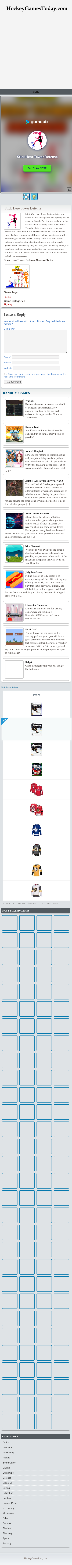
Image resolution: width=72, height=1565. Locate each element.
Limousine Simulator (36, 605)
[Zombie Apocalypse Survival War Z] (14, 488)
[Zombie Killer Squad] (27, 1267)
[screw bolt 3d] (9, 940)
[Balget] (14, 669)
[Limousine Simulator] (14, 612)
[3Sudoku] (61, 1404)
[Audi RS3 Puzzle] (9, 1198)
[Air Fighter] (27, 1249)
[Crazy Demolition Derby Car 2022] (61, 1077)
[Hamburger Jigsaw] (27, 1129)
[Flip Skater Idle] (9, 1077)
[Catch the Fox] (61, 940)
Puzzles (7, 1523)
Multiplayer (8, 1513)
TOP (4, 720)
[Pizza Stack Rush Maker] (9, 923)
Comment (9, 329)
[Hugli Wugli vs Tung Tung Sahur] (9, 1301)
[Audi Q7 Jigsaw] (27, 1421)
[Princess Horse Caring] (61, 1249)
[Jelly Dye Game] (14, 579)
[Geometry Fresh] (9, 1284)
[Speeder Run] (27, 1198)
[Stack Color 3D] (44, 1301)
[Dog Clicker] (9, 1129)
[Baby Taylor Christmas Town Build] (27, 1215)
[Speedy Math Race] (44, 1404)
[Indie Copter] (44, 1421)
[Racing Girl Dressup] (9, 1146)
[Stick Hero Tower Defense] (13, 220)
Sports (6, 1538)
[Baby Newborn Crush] (61, 1043)
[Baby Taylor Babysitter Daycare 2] (44, 1129)
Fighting (8, 304)
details (55, 903)
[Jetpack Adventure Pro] (61, 1284)
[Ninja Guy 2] (9, 1370)
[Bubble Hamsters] (44, 1198)
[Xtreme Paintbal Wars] (27, 923)
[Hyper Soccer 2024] (44, 974)
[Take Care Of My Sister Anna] (9, 1026)
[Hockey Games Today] (37, 8)
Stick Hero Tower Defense (23, 208)
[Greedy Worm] (9, 1353)
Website (8, 368)
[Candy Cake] (44, 1009)
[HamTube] (9, 991)
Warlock (29, 401)
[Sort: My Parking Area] (61, 1146)
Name (7, 357)
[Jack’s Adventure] (9, 1267)
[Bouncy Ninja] (61, 1181)
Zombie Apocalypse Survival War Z (44, 480)
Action (6, 1442)
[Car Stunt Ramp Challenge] (27, 1335)
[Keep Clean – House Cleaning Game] (61, 1267)
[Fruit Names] (61, 1163)
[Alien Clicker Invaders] (14, 521)
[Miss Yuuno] (44, 1215)
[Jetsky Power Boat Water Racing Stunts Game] (61, 991)
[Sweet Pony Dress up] (61, 1370)
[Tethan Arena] (44, 1318)
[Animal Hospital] (14, 458)
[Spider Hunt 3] (44, 1077)
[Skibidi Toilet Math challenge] (27, 1112)
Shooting (7, 1533)
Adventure (8, 1447)
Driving (6, 1488)
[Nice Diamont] (14, 553)
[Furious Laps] (44, 1095)
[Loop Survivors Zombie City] (44, 1387)
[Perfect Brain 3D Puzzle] (61, 1421)
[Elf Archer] (9, 1060)
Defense (7, 1478)
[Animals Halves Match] (44, 1060)
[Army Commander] (27, 1387)
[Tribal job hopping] (27, 1284)
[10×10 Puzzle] (9, 1232)
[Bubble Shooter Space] (44, 1146)
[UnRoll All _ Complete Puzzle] (27, 1077)
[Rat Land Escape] (27, 940)
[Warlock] (14, 408)
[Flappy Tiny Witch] (44, 1163)
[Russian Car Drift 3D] (9, 1181)
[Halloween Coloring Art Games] (27, 1232)
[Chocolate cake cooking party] (9, 1009)
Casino (6, 1467)
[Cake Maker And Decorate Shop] (27, 974)
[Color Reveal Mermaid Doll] (27, 1043)
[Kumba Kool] (14, 434)
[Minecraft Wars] (44, 1335)
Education (8, 1493)
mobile (8, 296)
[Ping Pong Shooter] (27, 1009)
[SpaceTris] (9, 1112)
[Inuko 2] (44, 1181)
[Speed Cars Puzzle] (44, 923)
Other (5, 1518)
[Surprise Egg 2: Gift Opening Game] (61, 1335)
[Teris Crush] (27, 1181)
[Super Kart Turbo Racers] (61, 974)
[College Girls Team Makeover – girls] (61, 957)
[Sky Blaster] (61, 923)
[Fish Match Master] (27, 991)
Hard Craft (31, 629)
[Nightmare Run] (9, 957)
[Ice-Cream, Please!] (27, 1026)
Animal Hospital (34, 451)
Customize (8, 1472)
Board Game (9, 1462)
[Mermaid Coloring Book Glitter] (9, 1335)
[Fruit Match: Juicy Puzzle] (61, 1232)
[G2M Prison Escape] (44, 991)
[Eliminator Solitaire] (61, 1198)
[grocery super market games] (61, 1215)
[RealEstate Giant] (44, 1249)
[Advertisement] (36, 51)
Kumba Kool (32, 427)
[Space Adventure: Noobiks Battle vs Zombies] (61, 1009)
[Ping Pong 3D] (61, 1318)
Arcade (6, 1457)
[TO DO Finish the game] (44, 1370)
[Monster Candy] (9, 1249)
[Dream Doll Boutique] (9, 1387)
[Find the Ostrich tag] (9, 1421)
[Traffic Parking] (9, 1163)
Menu (36, 92)
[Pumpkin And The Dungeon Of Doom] (61, 1301)
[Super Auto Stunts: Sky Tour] (44, 1026)
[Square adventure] (27, 1370)
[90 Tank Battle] (61, 1112)
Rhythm (7, 1528)
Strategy (7, 1543)
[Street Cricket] (44, 1043)
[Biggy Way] (44, 1353)
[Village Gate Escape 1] (9, 1318)
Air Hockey (8, 1452)
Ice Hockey (8, 1508)
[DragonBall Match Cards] (9, 1215)
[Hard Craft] (14, 637)
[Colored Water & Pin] (61, 1129)
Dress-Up (7, 1483)
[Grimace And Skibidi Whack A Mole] (9, 1404)
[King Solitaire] (61, 1026)
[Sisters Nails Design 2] (27, 1060)
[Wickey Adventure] (44, 1267)
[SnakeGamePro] (61, 1353)
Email (7, 362)
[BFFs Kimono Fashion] (44, 1232)
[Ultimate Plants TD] (27, 1163)
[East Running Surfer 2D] (44, 940)
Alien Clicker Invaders (37, 513)
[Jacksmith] (61, 1387)
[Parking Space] (61, 1060)
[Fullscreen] (26, 196)
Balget (28, 662)
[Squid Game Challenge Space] (27, 1095)
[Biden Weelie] (27, 957)
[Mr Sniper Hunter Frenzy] (61, 1095)
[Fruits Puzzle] (27, 1301)
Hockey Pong (9, 1503)
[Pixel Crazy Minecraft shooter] (44, 957)
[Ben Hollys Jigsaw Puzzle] (44, 1112)
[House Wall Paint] (44, 1284)
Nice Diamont (32, 546)
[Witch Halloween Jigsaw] (9, 974)
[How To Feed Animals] (27, 1404)
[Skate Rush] (27, 1146)
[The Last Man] (9, 1043)
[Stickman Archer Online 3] (27, 1318)
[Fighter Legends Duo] (27, 1353)
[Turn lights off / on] (34, 196)
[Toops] (9, 1095)
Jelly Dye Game (33, 572)
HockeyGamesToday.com (36, 1558)
